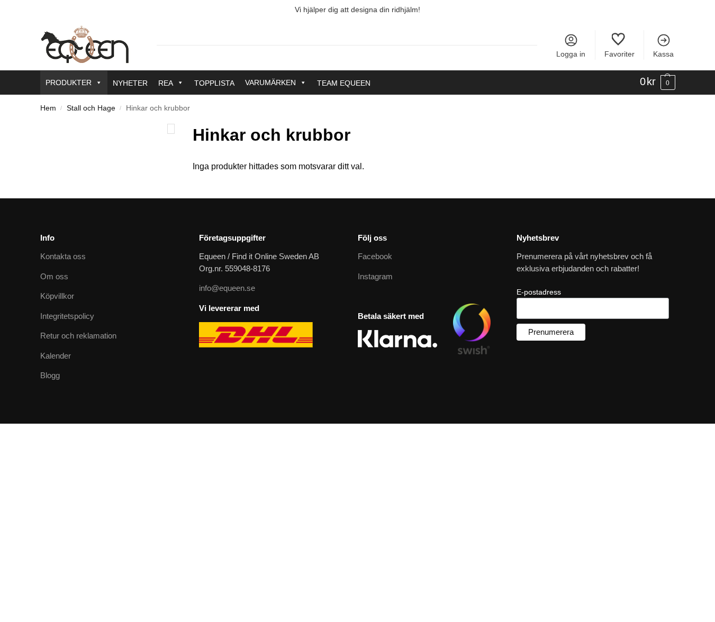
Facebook (375, 256)
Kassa (663, 54)
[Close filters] (171, 129)
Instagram (375, 276)
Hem (48, 108)
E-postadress (539, 292)
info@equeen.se (227, 287)
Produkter (69, 82)
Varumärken (270, 82)
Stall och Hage (91, 108)
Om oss (54, 276)
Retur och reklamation (78, 335)
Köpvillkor (57, 295)
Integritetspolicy (67, 316)
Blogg (50, 375)
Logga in (570, 54)
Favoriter (619, 54)
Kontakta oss (63, 256)
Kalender (55, 355)
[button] (657, 82)
